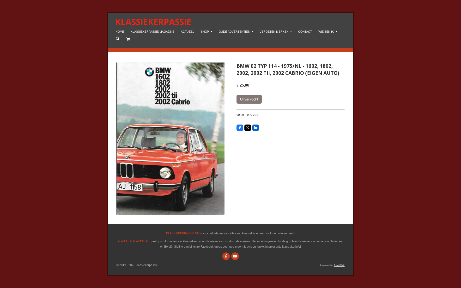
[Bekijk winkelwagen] (128, 39)
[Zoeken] (117, 38)
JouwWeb (339, 265)
